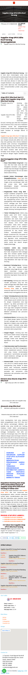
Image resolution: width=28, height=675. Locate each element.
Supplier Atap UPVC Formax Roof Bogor (12, 563)
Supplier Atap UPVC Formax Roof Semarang (13, 585)
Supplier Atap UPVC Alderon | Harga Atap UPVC (17, 556)
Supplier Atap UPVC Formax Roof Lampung (13, 549)
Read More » (4, 553)
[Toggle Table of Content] (24, 93)
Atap (19, 178)
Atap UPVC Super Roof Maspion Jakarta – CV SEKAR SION (17, 577)
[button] (14, 3)
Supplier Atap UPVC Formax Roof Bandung (13, 570)
